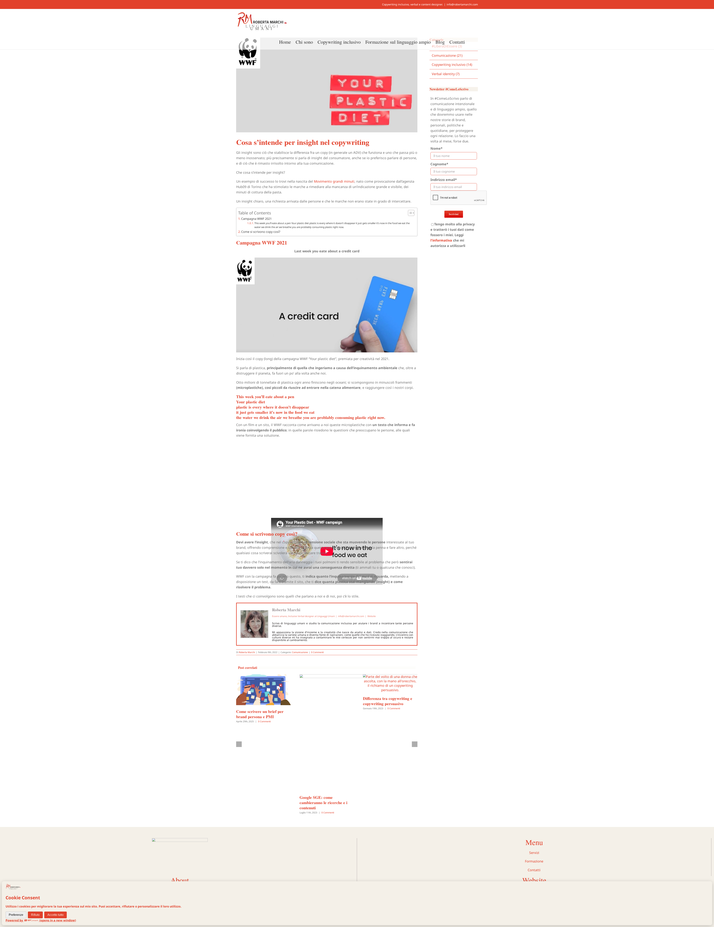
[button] (471, 41)
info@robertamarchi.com (462, 4)
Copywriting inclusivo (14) (452, 64)
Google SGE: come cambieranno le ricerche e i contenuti (323, 802)
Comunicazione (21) (447, 55)
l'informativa (441, 240)
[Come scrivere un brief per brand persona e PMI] (263, 676)
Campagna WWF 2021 (256, 219)
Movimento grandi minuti (334, 181)
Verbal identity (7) (445, 74)
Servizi (534, 852)
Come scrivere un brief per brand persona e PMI (260, 714)
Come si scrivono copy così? (260, 232)
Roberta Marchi (286, 610)
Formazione (534, 861)
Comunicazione (300, 652)
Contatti (534, 870)
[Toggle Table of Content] (409, 213)
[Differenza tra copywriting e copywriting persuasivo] (390, 676)
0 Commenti (317, 652)
